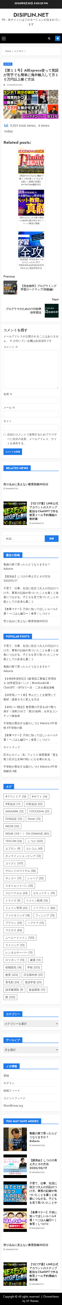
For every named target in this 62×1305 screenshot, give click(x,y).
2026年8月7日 (38, 523)
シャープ (35, 878)
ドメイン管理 (16, 908)
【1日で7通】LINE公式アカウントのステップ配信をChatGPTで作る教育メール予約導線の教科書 (43, 511)
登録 (6, 1075)
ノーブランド (44, 908)
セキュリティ (44, 893)
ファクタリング (17, 915)
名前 (7, 394)
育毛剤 (12, 982)
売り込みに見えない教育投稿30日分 (25, 484)
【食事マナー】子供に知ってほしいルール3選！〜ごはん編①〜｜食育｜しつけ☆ (43, 1218)
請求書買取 (14, 990)
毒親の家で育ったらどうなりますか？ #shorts (43, 1137)
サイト (7, 421)
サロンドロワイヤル (20, 871)
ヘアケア (36, 923)
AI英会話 (34, 804)
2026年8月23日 (38, 1145)
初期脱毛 (13, 967)
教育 (11, 975)
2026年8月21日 (38, 1172)
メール (9, 407)
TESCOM (13, 841)
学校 (33, 967)
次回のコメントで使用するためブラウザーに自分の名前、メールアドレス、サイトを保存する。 (32, 439)
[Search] (49, 38)
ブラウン (13, 923)
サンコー (13, 878)
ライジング (15, 945)
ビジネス (7, 64)
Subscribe (57, 38)
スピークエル (16, 893)
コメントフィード (14, 1098)
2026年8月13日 (38, 1228)
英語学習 (33, 982)
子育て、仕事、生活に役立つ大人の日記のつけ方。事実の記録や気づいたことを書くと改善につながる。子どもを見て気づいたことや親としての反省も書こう (43, 1196)
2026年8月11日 (12, 488)
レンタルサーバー (19, 953)
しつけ (35, 841)
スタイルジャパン (19, 886)
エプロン (12, 849)
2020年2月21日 (16, 85)
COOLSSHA (39, 811)
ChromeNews (51, 1297)
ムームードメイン (19, 938)
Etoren (34, 819)
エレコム (34, 849)
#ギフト (39, 797)
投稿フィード (11, 1090)
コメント (10, 347)
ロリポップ (14, 960)
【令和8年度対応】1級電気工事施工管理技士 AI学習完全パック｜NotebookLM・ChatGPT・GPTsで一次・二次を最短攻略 (29, 683)
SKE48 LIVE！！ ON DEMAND (27, 834)
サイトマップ (11, 747)
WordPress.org (13, 1105)
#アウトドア (15, 797)
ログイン (8, 1083)
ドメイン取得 (37, 901)
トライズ (12, 901)
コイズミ (14, 863)
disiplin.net (31, 15)
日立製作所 (33, 975)
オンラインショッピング (23, 856)
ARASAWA (14, 811)
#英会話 (12, 804)
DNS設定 (13, 819)
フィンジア (45, 915)
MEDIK (12, 826)
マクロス (13, 930)
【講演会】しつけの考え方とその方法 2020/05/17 (43, 1164)
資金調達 (37, 990)
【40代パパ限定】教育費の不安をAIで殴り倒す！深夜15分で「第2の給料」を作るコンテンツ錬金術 (30, 711)
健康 (35, 960)
